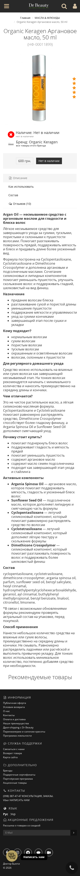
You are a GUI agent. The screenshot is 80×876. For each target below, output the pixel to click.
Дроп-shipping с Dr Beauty (18, 727)
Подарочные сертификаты (19, 774)
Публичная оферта (14, 703)
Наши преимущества (16, 723)
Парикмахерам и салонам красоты (24, 731)
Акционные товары (15, 783)
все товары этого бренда (31, 145)
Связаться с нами (14, 749)
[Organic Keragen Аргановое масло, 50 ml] (40, 88)
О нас (6, 711)
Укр (13, 814)
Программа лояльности (17, 735)
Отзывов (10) (21, 204)
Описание (19, 178)
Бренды (7, 770)
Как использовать (21, 186)
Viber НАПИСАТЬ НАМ (16, 800)
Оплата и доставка (14, 719)
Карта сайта (10, 757)
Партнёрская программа (18, 778)
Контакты (9, 715)
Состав (13, 195)
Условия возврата (14, 707)
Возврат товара (12, 753)
